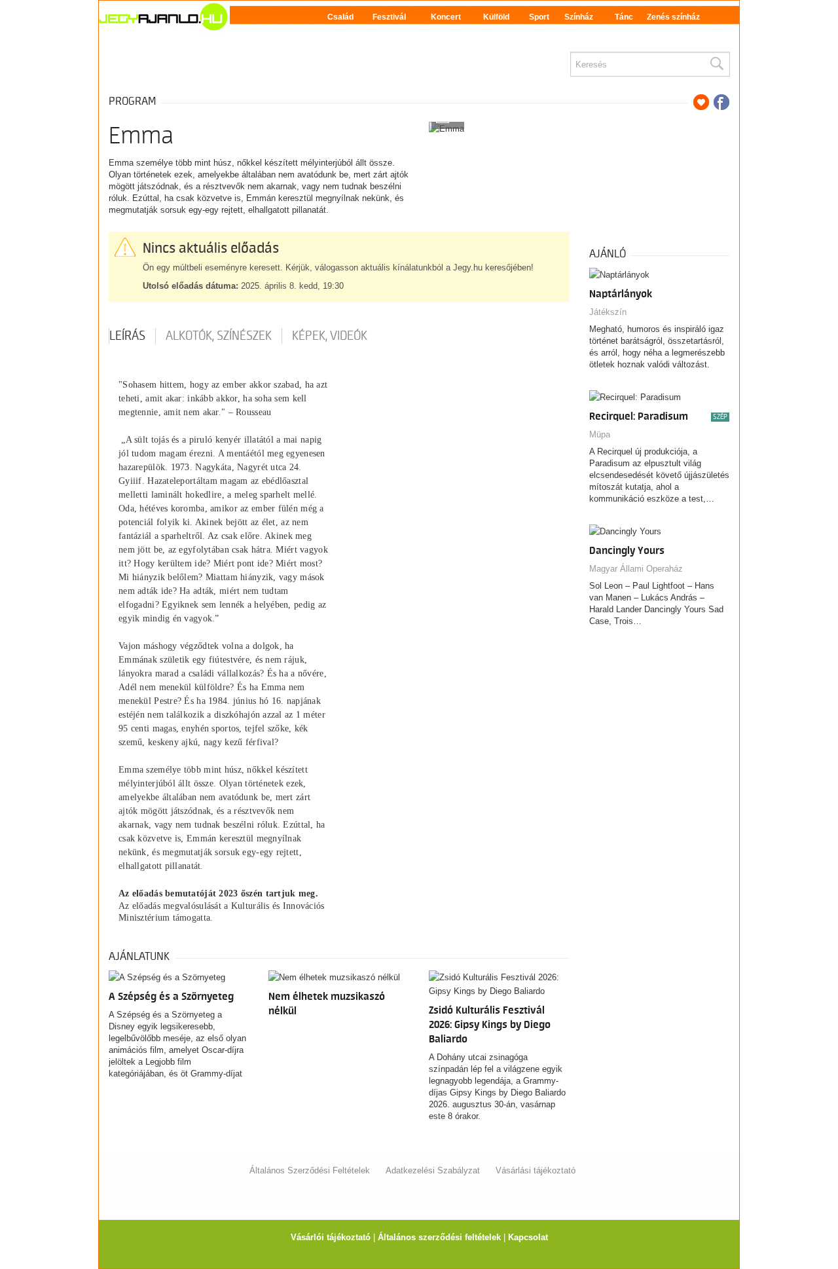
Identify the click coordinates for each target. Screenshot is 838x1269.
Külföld (496, 17)
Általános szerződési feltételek (439, 1237)
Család (340, 17)
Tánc (624, 17)
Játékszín (608, 312)
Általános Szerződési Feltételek (309, 1170)
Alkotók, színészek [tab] (219, 336)
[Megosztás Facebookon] (721, 102)
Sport (539, 17)
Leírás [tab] (127, 336)
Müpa (599, 434)
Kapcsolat (528, 1237)
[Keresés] (716, 64)
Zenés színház (673, 17)
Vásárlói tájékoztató (331, 1237)
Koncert (446, 17)
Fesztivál (389, 17)
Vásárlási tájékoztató (535, 1170)
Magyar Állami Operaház (636, 569)
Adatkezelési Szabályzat (433, 1170)
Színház (578, 17)
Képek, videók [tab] (329, 336)
